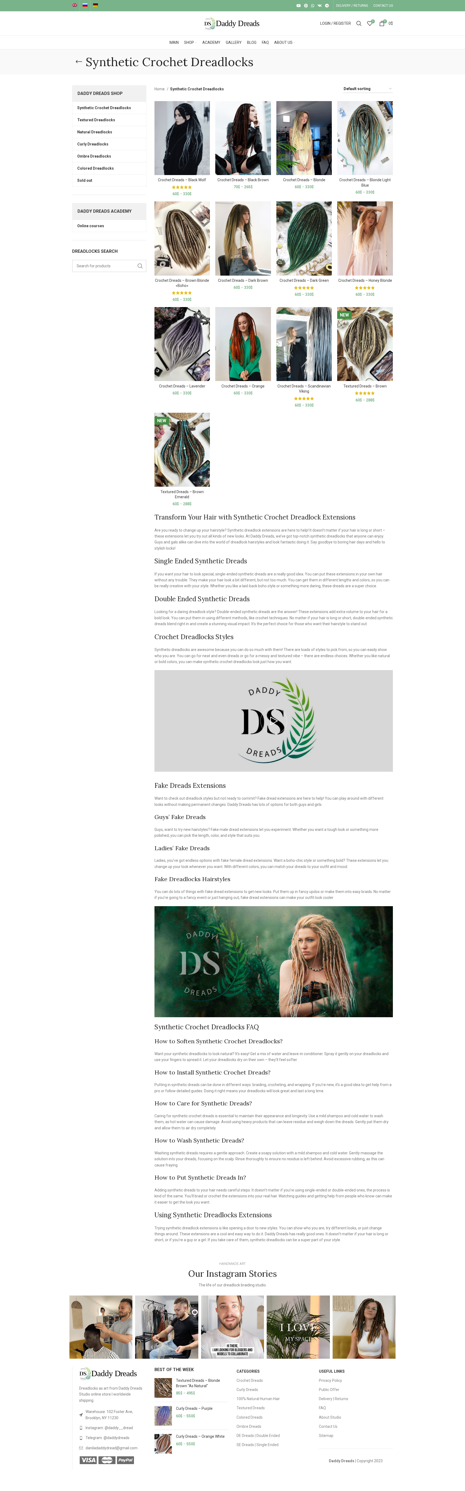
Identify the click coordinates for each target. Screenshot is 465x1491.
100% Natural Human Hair (258, 1399)
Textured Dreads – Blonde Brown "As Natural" (198, 1383)
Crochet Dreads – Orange (243, 386)
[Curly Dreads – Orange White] (163, 1444)
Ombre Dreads (249, 1426)
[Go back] (79, 61)
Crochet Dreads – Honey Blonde (365, 280)
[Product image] (182, 138)
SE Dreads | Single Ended (258, 1445)
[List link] (112, 1415)
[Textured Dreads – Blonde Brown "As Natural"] (163, 1388)
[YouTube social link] (298, 5)
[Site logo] (232, 23)
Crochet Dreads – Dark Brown (243, 280)
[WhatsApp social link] (312, 5)
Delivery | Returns (333, 1399)
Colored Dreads (250, 1417)
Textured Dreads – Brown (365, 386)
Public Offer (329, 1389)
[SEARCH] (140, 266)
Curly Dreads (247, 1389)
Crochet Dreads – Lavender (182, 386)
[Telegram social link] (326, 5)
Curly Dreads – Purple (194, 1408)
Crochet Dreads (250, 1380)
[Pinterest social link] (305, 5)
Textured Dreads (251, 1408)
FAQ (322, 1408)
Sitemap (326, 1435)
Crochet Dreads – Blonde (304, 180)
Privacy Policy (330, 1380)
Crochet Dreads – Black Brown (243, 180)
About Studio (330, 1417)
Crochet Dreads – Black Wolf (182, 180)
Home (159, 89)
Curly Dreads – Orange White (200, 1436)
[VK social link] (319, 5)
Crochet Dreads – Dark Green (304, 280)
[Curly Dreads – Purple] (163, 1416)
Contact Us (328, 1426)
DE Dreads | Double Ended (258, 1435)
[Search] (359, 23)
